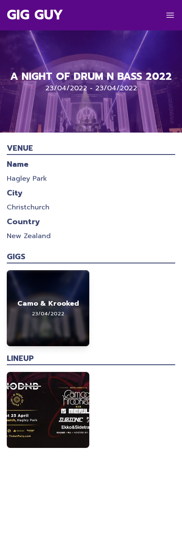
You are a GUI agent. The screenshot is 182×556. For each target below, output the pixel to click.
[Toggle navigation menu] (170, 15)
